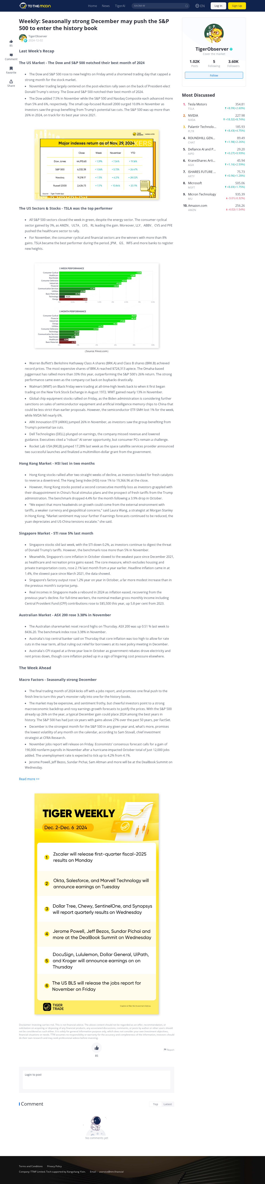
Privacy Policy (54, 1166)
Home (92, 6)
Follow (214, 75)
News (106, 6)
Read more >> (29, 779)
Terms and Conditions (31, 1166)
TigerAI (120, 6)
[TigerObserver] (23, 38)
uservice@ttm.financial (111, 1171)
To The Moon (35, 6)
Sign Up (237, 6)
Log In (218, 6)
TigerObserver (38, 36)
